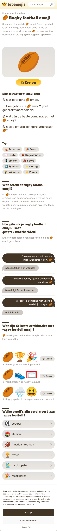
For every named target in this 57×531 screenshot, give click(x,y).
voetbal (13, 423)
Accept (28, 512)
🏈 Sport (28, 160)
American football (19, 444)
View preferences (28, 520)
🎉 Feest (31, 149)
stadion (13, 434)
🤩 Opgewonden (31, 155)
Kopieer (31, 82)
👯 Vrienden (12, 172)
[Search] (51, 5)
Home (5, 13)
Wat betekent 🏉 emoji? (22, 99)
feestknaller (15, 476)
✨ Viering (31, 166)
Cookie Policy (27, 527)
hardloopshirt (16, 465)
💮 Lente (10, 155)
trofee (12, 455)
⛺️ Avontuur (12, 149)
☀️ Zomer (31, 172)
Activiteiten (18, 13)
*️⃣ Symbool (12, 166)
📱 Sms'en (11, 160)
